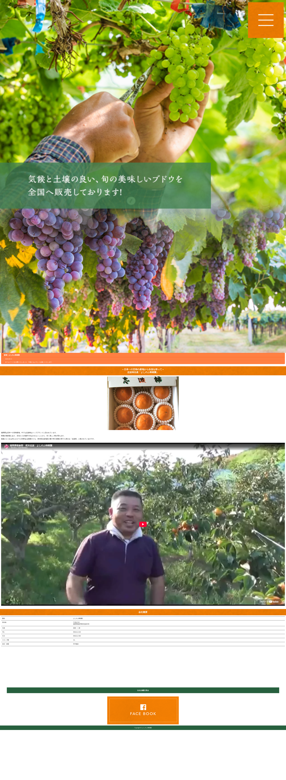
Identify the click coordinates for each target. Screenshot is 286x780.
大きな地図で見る (143, 690)
